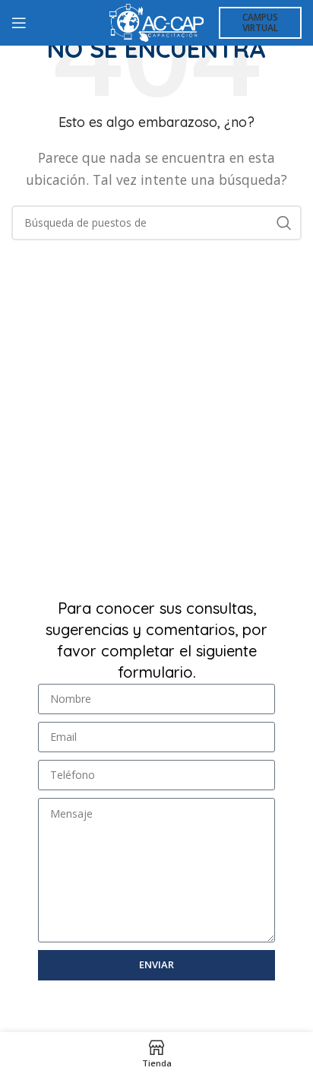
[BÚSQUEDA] (284, 222)
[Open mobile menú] (19, 23)
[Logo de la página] (156, 21)
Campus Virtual (260, 22)
